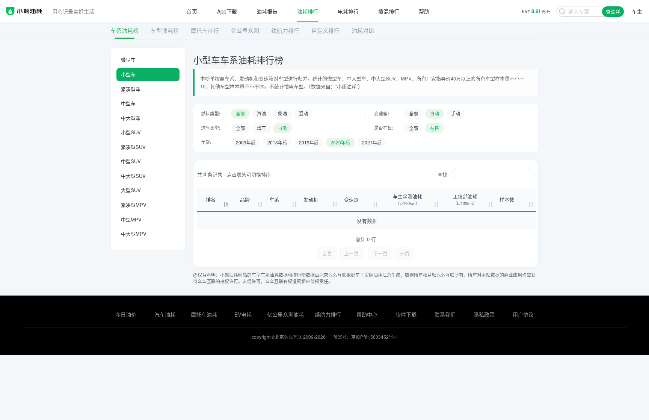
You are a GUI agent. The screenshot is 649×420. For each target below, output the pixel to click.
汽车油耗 (164, 314)
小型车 (128, 74)
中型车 (128, 103)
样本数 (507, 199)
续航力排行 (285, 30)
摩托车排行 (205, 30)
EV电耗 (243, 314)
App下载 (227, 11)
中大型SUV (133, 175)
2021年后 (372, 142)
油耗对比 (363, 30)
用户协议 (523, 314)
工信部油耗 (465, 199)
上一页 (351, 253)
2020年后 (340, 142)
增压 (261, 128)
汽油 (261, 113)
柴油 (282, 113)
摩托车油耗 (204, 314)
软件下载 (406, 314)
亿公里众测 (245, 30)
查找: (443, 174)
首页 (192, 11)
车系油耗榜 (124, 30)
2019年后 (308, 142)
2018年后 (277, 142)
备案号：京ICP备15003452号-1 (365, 337)
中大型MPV (133, 233)
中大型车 (130, 117)
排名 (211, 199)
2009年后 (245, 142)
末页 (404, 253)
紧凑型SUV (133, 146)
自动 (434, 113)
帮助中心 (366, 314)
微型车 (128, 59)
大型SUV (131, 190)
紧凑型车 (130, 88)
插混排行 (388, 11)
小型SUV (131, 132)
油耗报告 (267, 11)
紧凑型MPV (133, 204)
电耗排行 (348, 11)
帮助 (424, 11)
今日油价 (125, 314)
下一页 (380, 253)
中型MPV (131, 219)
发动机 (310, 199)
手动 (455, 113)
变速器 (351, 199)
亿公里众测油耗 (285, 314)
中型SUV (131, 161)
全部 (240, 113)
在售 (434, 128)
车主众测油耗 (407, 199)
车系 (274, 199)
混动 (303, 113)
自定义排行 (325, 30)
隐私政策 (484, 314)
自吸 (282, 128)
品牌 (245, 199)
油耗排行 (307, 11)
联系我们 (445, 314)
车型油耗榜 (165, 30)
